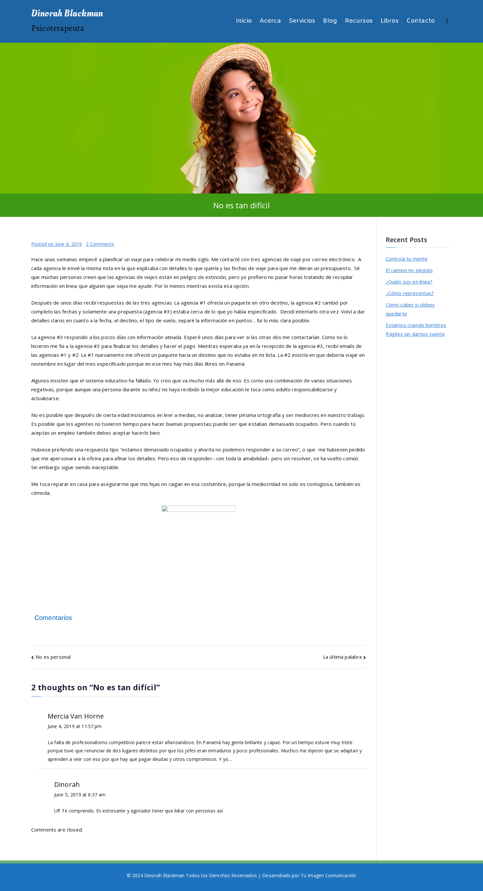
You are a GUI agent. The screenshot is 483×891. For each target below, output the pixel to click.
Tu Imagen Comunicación (328, 875)
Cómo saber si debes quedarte (410, 309)
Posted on (56, 244)
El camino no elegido (409, 270)
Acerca (270, 21)
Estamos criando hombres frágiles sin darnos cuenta (416, 329)
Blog (330, 21)
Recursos (359, 21)
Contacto (420, 21)
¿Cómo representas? (410, 293)
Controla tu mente (407, 258)
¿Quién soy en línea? (409, 281)
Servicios (302, 21)
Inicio (244, 21)
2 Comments (100, 244)
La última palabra (342, 656)
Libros (389, 21)
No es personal (53, 656)
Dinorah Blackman (67, 13)
